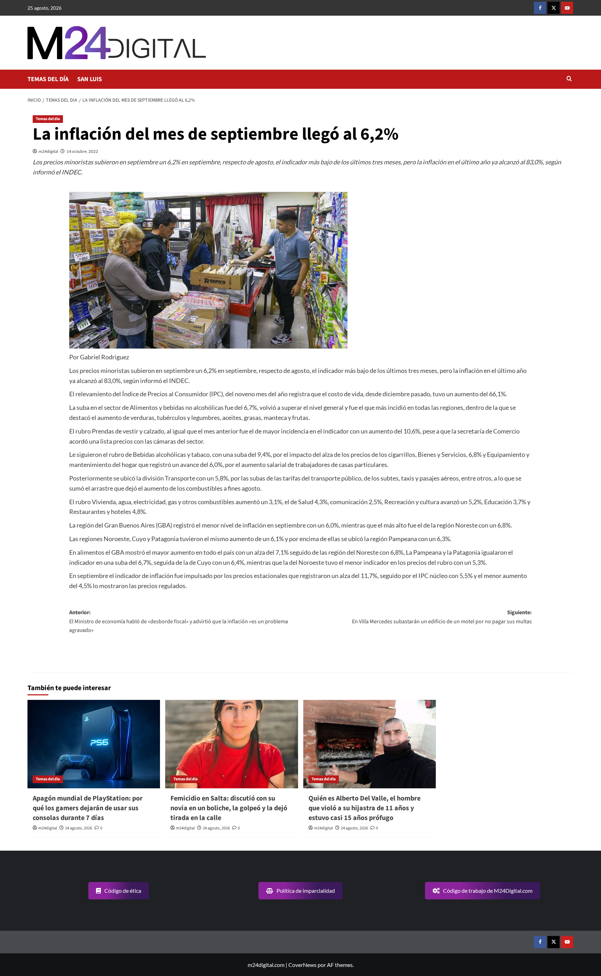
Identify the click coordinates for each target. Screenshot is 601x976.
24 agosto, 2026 (78, 828)
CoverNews (302, 964)
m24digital (48, 151)
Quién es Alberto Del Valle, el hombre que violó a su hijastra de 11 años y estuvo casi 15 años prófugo (364, 808)
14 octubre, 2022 (82, 151)
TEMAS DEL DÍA (48, 79)
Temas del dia (48, 119)
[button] (569, 79)
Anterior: (178, 621)
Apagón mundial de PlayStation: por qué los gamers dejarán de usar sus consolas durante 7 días (88, 808)
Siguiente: (442, 617)
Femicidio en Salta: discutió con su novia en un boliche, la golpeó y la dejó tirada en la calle (228, 808)
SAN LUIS (89, 79)
